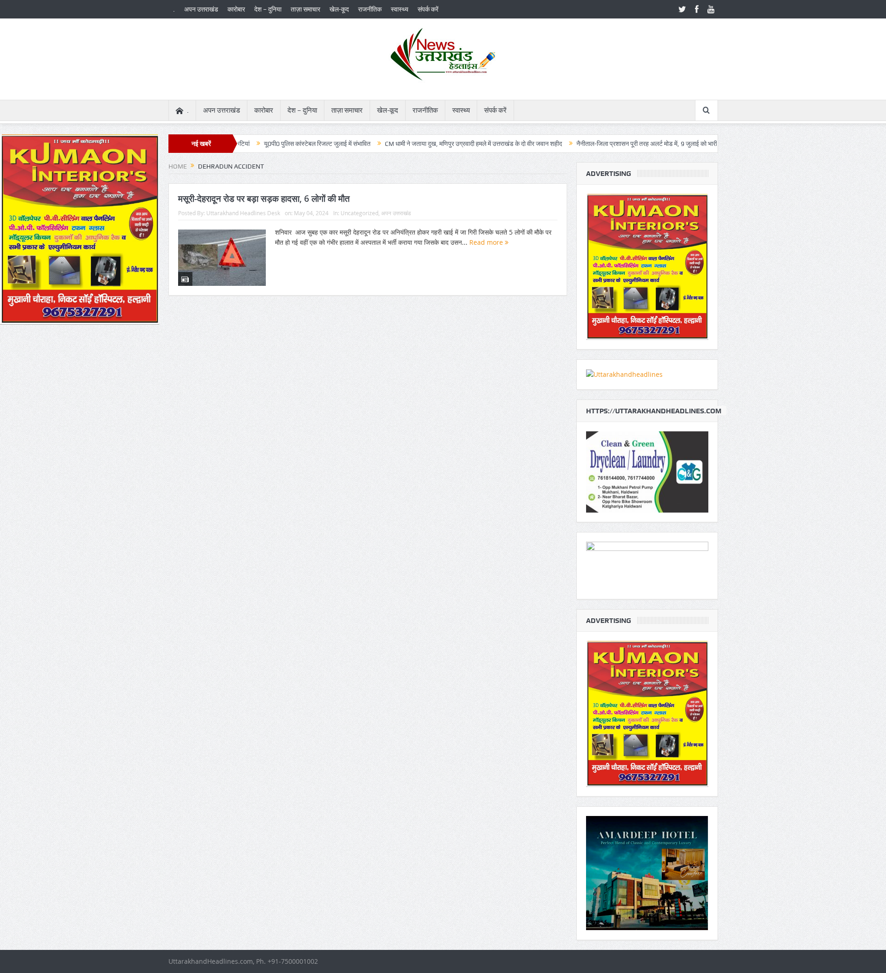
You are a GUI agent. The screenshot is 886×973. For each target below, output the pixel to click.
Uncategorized (359, 213)
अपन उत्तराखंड (201, 9)
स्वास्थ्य (399, 9)
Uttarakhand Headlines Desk (243, 213)
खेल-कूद (339, 9)
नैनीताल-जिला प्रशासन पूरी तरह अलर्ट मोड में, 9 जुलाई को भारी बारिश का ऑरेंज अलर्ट (632, 143)
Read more (487, 242)
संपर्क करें (428, 9)
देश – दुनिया (267, 9)
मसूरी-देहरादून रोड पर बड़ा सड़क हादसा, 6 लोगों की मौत (264, 199)
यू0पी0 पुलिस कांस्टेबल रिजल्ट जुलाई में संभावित (277, 143)
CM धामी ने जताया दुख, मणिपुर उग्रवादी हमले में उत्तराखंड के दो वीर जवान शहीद (433, 143)
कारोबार (236, 9)
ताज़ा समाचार (305, 9)
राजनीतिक (370, 9)
